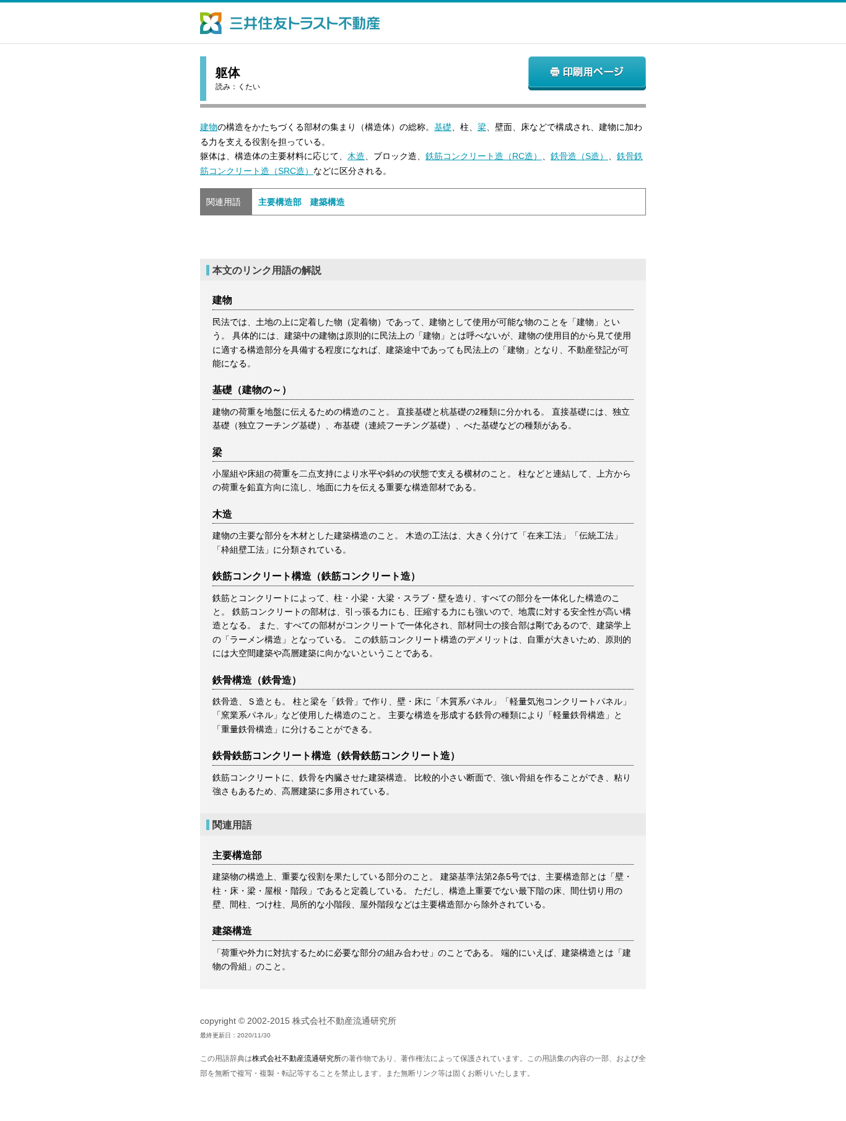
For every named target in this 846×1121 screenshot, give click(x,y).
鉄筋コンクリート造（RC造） (483, 156)
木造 (356, 156)
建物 (208, 127)
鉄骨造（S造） (579, 156)
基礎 (442, 127)
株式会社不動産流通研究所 (296, 1058)
